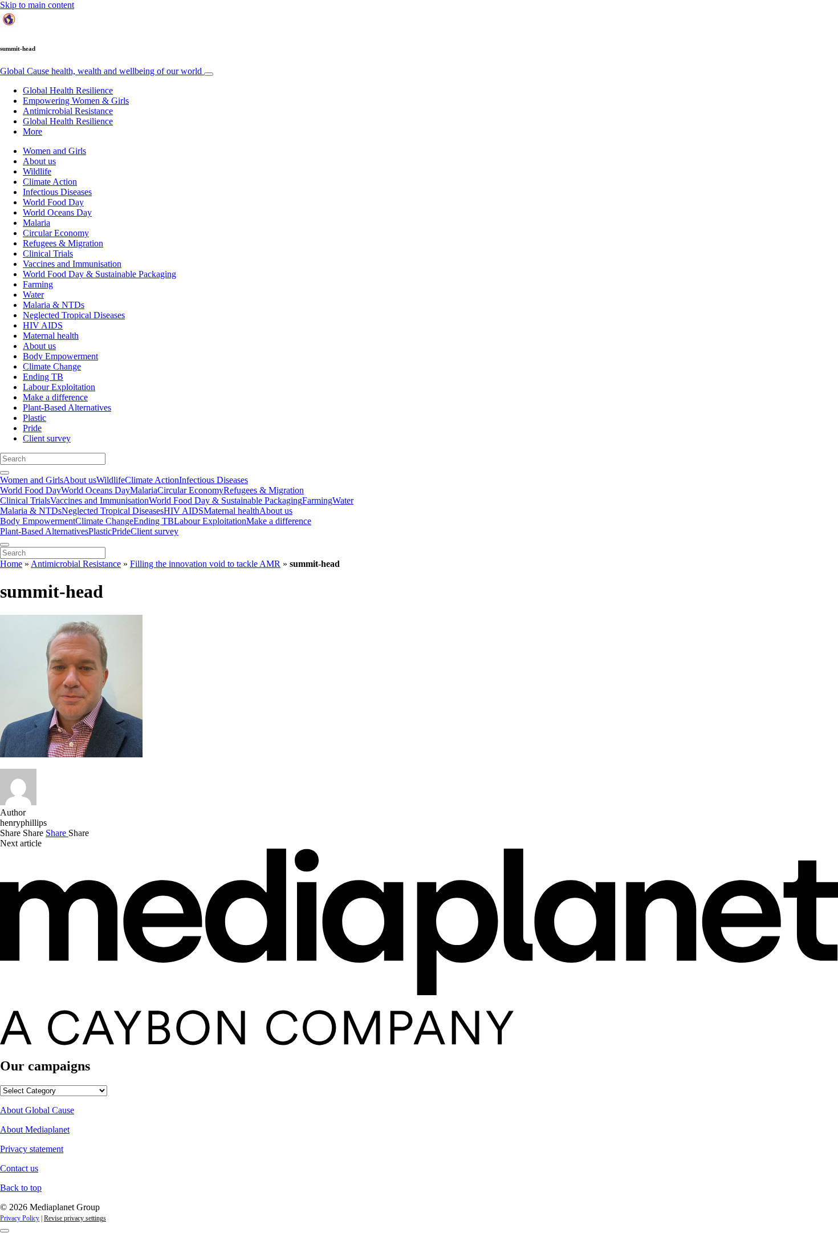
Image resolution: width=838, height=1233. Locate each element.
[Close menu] (4, 544)
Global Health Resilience (68, 90)
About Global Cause (37, 1110)
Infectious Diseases (57, 192)
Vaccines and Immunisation (72, 264)
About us (39, 161)
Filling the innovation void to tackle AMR (205, 564)
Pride (32, 428)
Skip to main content (37, 5)
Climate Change (52, 366)
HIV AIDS (43, 325)
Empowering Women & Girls (76, 101)
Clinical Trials (48, 253)
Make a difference (55, 397)
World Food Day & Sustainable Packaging (99, 274)
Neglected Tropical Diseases (74, 315)
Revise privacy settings (75, 1218)
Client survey (47, 438)
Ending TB (43, 377)
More (32, 131)
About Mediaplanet (35, 1129)
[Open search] (4, 472)
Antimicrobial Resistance (68, 111)
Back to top (21, 1188)
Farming (38, 284)
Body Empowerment (60, 356)
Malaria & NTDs (53, 305)
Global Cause (101, 71)
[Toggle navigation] (208, 74)
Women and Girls (54, 151)
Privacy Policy (19, 1218)
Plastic (34, 418)
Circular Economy (56, 233)
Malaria (36, 223)
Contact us (19, 1168)
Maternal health (51, 335)
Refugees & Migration (63, 243)
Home (11, 564)
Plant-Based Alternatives (67, 407)
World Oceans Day (57, 212)
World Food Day (53, 202)
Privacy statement (31, 1149)
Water (33, 294)
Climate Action (50, 181)
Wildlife (37, 171)
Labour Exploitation (59, 387)
